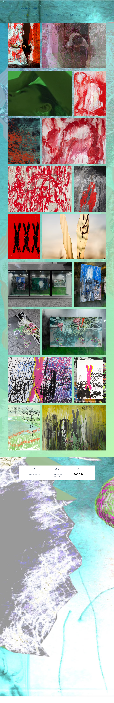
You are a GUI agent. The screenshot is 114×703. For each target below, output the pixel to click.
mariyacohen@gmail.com (36, 474)
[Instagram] (75, 474)
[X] (82, 474)
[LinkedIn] (77, 474)
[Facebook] (79, 474)
